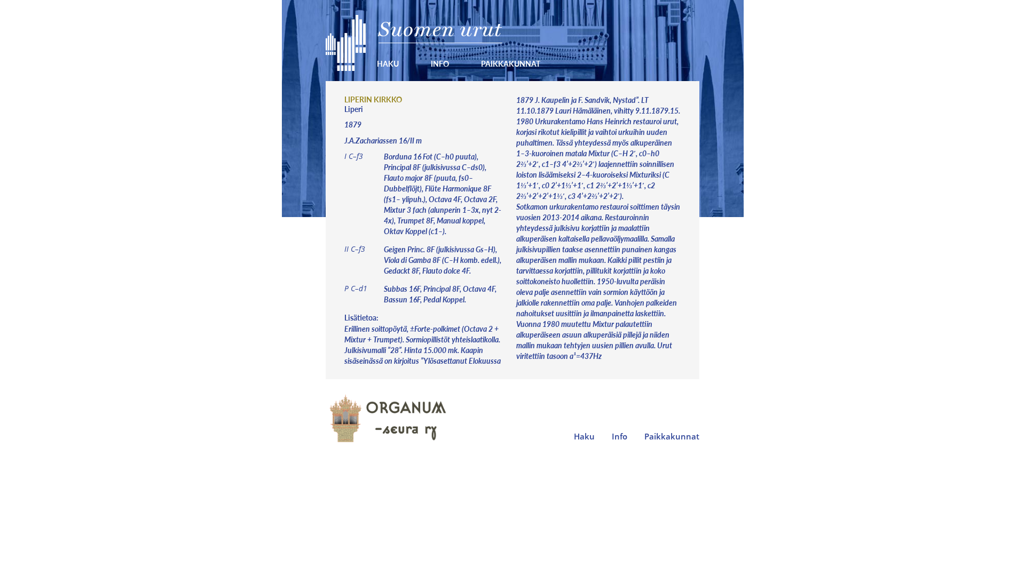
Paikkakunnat (510, 63)
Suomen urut (440, 29)
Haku (388, 63)
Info (440, 63)
